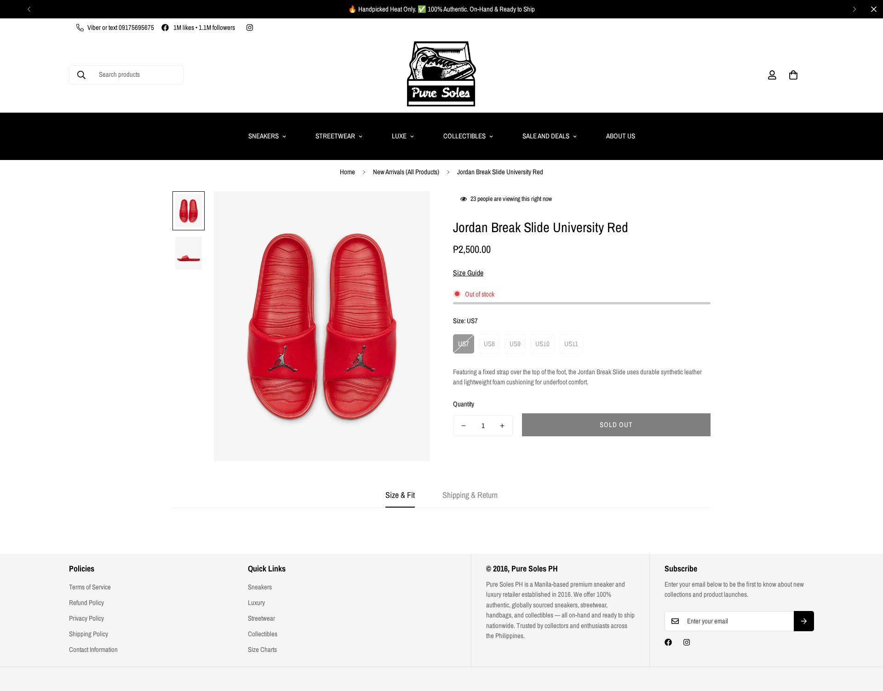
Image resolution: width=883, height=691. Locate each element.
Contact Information (93, 649)
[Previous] (28, 9)
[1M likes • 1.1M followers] (668, 642)
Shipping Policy (88, 634)
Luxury (256, 602)
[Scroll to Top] (865, 640)
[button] (793, 75)
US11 (571, 343)
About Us (620, 136)
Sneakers (263, 136)
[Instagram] (249, 27)
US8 (489, 343)
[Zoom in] (410, 210)
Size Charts (262, 649)
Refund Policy (86, 602)
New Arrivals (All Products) (406, 172)
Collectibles (464, 136)
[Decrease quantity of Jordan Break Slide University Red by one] (463, 426)
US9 (515, 343)
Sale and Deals (545, 136)
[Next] (854, 9)
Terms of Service (90, 587)
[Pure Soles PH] (441, 75)
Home (347, 172)
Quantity (463, 404)
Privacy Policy (86, 618)
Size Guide (468, 273)
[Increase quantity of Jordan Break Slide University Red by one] (502, 426)
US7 (463, 343)
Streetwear (335, 136)
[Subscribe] (804, 621)
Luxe (399, 136)
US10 (542, 343)
